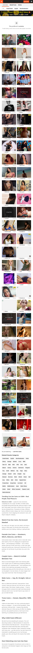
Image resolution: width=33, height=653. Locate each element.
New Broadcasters (24, 8)
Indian (4, 489)
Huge (21, 470)
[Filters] (3, 8)
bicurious (10, 477)
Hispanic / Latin (25, 489)
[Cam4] (9, 1)
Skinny (4, 461)
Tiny (3, 470)
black (15, 477)
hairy (25, 470)
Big (17, 470)
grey (3, 480)
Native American (6, 492)
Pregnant (27, 467)
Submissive (21, 467)
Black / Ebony (24, 486)
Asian (17, 486)
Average (9, 461)
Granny (9, 467)
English (16, 8)
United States (9, 8)
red (29, 477)
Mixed (8, 489)
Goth (25, 464)
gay (24, 473)
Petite (27, 458)
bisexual (4, 477)
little (14, 473)
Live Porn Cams (17, 451)
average (4, 473)
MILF (13, 464)
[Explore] (1, 1)
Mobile (4, 486)
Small (7, 470)
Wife (18, 464)
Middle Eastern (10, 486)
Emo (22, 464)
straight (19, 473)
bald (12, 480)
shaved (9, 473)
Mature (4, 467)
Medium (13, 470)
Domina (14, 467)
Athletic (15, 461)
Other (16, 480)
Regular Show (22, 480)
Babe (9, 464)
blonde (20, 477)
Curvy (19, 461)
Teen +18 (4, 464)
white (7, 480)
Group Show (13, 483)
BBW (24, 461)
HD (25, 483)
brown (25, 477)
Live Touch (20, 483)
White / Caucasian (16, 489)
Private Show (5, 483)
